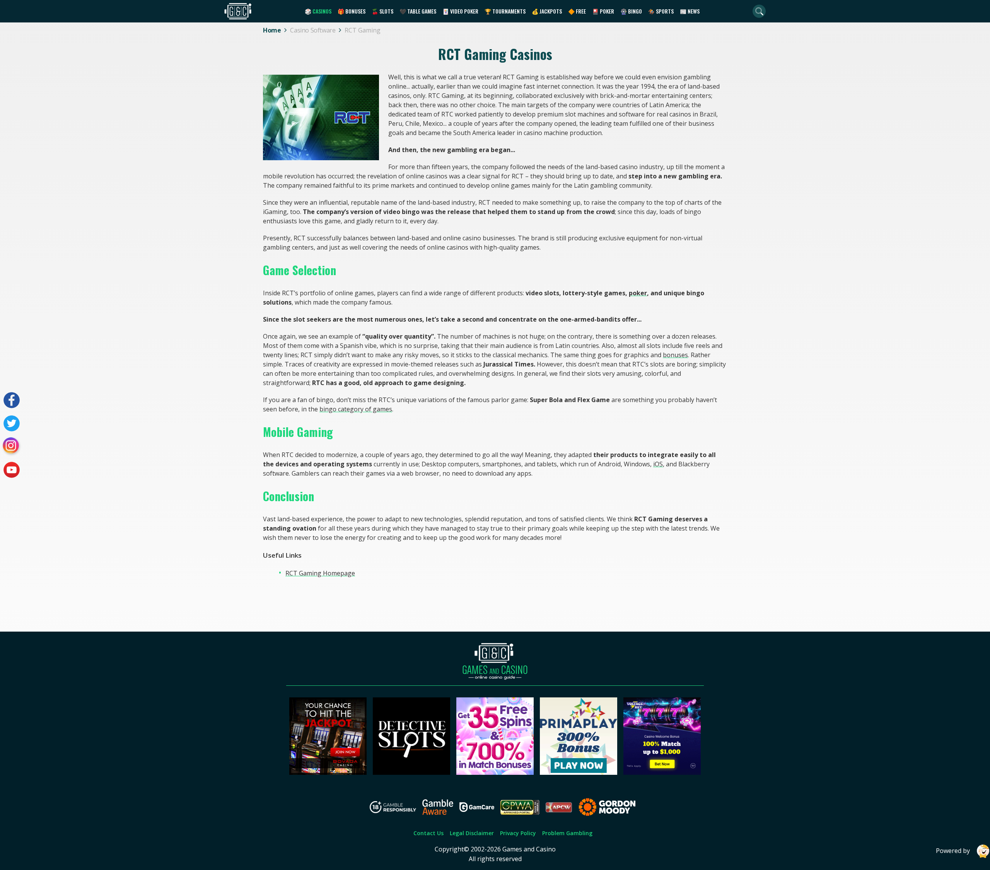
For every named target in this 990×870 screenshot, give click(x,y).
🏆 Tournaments (505, 11)
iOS (658, 464)
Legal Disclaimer (472, 833)
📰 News (690, 11)
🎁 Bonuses (351, 11)
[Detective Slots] (411, 772)
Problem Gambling (567, 833)
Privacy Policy (518, 833)
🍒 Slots (382, 11)
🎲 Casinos (318, 11)
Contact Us (428, 833)
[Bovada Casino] (328, 772)
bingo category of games (355, 409)
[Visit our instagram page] (11, 446)
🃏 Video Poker (460, 11)
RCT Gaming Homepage (320, 573)
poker (638, 293)
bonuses (675, 355)
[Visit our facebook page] (11, 400)
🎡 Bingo (631, 11)
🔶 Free (577, 11)
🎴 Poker (603, 11)
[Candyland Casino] (495, 772)
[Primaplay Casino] (578, 772)
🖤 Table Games (417, 11)
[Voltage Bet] (662, 772)
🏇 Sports (661, 11)
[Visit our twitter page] (11, 423)
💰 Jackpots (547, 11)
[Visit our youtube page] (11, 469)
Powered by (953, 850)
